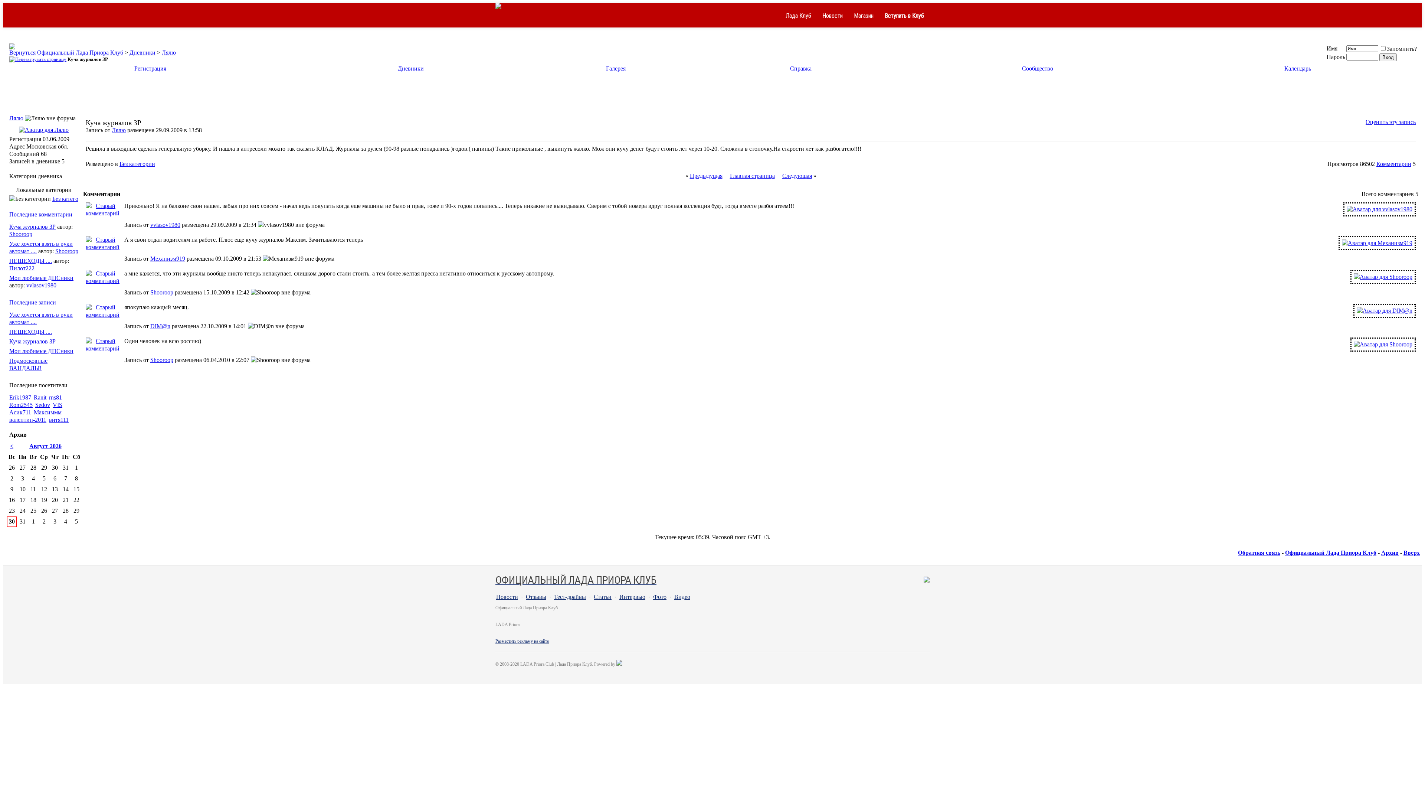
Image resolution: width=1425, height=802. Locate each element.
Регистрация (150, 68)
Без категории (137, 164)
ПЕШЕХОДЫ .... (30, 261)
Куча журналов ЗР (32, 227)
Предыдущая (706, 176)
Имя (1332, 48)
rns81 (55, 397)
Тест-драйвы (570, 597)
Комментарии (1393, 164)
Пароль (1336, 57)
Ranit (40, 397)
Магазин (864, 15)
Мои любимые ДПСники (41, 278)
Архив (1390, 553)
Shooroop (161, 292)
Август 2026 (45, 446)
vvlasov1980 (165, 225)
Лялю (169, 52)
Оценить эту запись (1391, 122)
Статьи (603, 597)
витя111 (59, 420)
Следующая (797, 176)
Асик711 (20, 412)
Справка (801, 68)
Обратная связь (1259, 553)
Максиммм (48, 412)
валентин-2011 (27, 420)
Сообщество (1037, 68)
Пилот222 (22, 268)
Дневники (142, 52)
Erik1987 (20, 397)
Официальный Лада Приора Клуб (80, 52)
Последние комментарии (40, 214)
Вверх (1411, 553)
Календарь (1297, 68)
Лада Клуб (798, 15)
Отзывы (536, 597)
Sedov (42, 405)
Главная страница (752, 176)
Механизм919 (167, 258)
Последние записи (32, 302)
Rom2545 (21, 405)
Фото (659, 597)
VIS (57, 405)
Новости (832, 15)
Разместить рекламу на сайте (522, 641)
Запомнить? (1402, 49)
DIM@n (160, 326)
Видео (682, 597)
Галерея (616, 68)
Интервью (632, 597)
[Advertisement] (712, 96)
